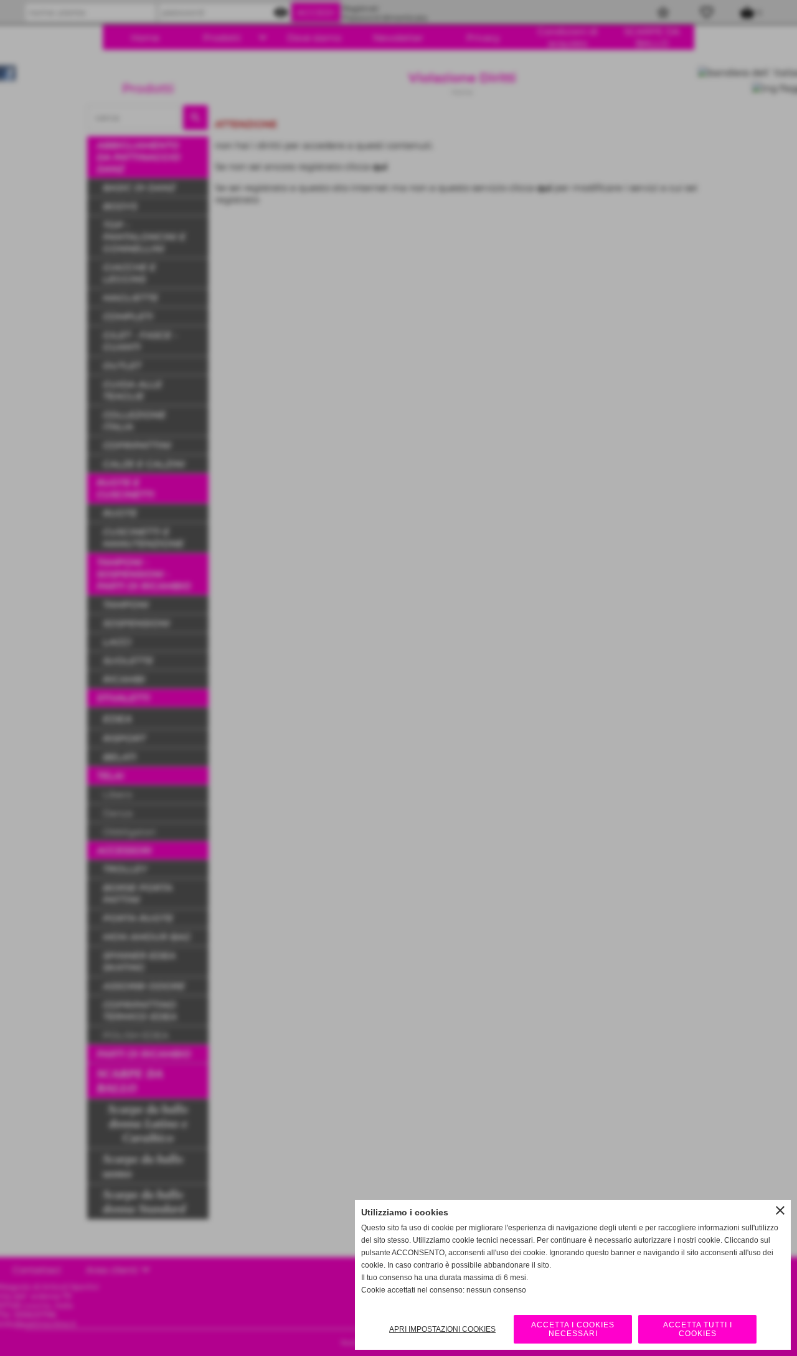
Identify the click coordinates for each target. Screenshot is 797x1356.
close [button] (780, 1210)
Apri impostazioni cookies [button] (442, 1329)
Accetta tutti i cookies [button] (697, 1329)
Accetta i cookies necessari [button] (573, 1329)
